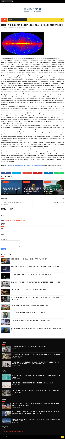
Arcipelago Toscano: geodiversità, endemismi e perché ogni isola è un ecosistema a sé (36, 329)
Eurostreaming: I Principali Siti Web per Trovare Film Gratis (30, 259)
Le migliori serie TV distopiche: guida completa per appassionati (31, 274)
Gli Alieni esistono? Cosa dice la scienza (52, 190)
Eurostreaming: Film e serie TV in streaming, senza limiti (28, 290)
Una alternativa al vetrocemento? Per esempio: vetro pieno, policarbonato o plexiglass (35, 298)
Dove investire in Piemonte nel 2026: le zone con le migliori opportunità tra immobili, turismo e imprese (35, 404)
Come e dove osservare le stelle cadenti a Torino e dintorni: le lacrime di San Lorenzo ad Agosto (36, 420)
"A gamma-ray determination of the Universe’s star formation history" (25, 165)
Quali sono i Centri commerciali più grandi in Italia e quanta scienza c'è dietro (35, 282)
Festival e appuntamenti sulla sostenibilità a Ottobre (28, 313)
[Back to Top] (62, 437)
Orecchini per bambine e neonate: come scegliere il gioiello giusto (32, 383)
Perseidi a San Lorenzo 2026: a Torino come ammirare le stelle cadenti (11, 189)
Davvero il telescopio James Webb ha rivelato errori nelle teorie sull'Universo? (32, 189)
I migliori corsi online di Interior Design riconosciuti (29, 347)
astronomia (23, 27)
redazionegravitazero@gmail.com (15, 220)
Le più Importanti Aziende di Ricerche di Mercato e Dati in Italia (30, 320)
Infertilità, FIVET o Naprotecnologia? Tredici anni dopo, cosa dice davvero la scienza (36, 376)
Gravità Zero (12, 436)
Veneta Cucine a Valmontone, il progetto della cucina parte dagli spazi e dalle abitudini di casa (36, 355)
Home (4, 20)
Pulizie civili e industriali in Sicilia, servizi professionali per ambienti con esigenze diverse (35, 391)
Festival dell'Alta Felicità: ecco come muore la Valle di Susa (29, 305)
